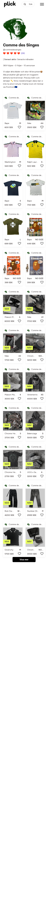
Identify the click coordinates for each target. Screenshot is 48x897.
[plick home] (10, 4)
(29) (23, 53)
